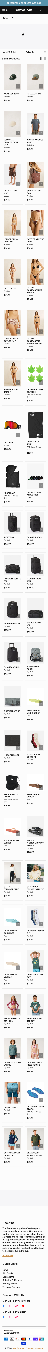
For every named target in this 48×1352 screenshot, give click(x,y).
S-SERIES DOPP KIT (12, 711)
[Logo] (24, 10)
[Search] (7, 10)
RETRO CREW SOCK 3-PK (35, 932)
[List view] (45, 58)
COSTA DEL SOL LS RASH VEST (12, 1154)
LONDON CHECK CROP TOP (11, 240)
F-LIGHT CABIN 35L (12, 667)
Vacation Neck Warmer (11, 795)
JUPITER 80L (9, 537)
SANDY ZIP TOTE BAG (34, 192)
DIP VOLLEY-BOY (11, 1107)
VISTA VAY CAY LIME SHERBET (33, 711)
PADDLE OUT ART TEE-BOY (34, 1019)
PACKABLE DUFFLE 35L (12, 580)
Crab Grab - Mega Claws (35, 1108)
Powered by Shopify (34, 1348)
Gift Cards (7, 1273)
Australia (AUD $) (12, 1333)
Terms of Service (11, 1287)
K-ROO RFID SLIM (11, 755)
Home (5, 18)
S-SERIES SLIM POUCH (33, 667)
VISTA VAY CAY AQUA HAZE (10, 932)
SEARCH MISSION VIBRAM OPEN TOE (35, 842)
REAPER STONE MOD (10, 192)
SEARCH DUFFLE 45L (34, 624)
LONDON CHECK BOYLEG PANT (11, 340)
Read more (7, 1255)
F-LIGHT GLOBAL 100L (34, 580)
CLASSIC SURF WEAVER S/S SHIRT (35, 1154)
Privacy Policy (9, 1283)
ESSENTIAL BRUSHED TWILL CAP (11, 142)
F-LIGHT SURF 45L (35, 537)
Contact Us (8, 1276)
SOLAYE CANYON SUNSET (11, 841)
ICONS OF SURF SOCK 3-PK (33, 755)
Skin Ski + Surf (18, 1348)
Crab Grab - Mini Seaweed (35, 390)
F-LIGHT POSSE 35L (12, 623)
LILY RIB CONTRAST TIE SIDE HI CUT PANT (34, 341)
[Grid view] (41, 58)
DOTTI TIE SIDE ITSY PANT (35, 240)
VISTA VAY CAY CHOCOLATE (33, 795)
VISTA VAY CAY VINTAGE (10, 976)
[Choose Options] (18, 133)
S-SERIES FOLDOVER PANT (11, 888)
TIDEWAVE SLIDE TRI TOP (11, 390)
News (5, 1270)
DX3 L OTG (8, 442)
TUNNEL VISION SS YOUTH (35, 141)
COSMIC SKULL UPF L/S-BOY (12, 1063)
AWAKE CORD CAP (12, 94)
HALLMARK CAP (34, 94)
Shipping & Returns (12, 1280)
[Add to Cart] (18, 86)
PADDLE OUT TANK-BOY (35, 976)
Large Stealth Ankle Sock (34, 493)
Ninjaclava (9, 493)
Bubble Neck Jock (33, 443)
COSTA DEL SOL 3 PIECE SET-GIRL (34, 1063)
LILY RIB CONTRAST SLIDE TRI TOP (34, 290)
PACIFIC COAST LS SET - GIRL (12, 1019)
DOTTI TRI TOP (10, 288)
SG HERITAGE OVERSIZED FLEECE (35, 888)
